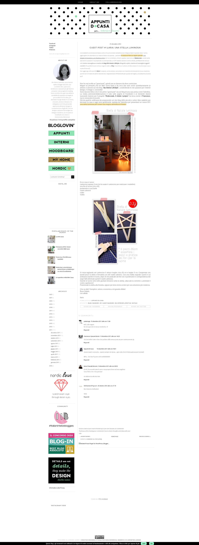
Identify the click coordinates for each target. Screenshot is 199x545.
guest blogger (108, 303)
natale (134, 303)
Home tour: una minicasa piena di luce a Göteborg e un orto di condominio (65, 269)
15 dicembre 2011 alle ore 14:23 (110, 336)
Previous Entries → (145, 436)
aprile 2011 (54, 354)
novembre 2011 (56, 335)
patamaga (87, 321)
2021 (50, 298)
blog (90, 303)
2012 (50, 327)
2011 (50, 330)
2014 (50, 320)
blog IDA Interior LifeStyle (111, 63)
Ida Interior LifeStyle (110, 88)
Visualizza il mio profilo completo (62, 120)
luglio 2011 (54, 346)
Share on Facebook (92, 306)
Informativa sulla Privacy (57, 488)
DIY (101, 303)
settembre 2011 (56, 341)
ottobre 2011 (55, 338)
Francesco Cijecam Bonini (92, 336)
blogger (96, 303)
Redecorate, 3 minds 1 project (117, 96)
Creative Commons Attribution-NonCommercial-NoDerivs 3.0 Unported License (111, 540)
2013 (50, 323)
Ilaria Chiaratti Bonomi (91, 366)
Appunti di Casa (89, 349)
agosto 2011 (54, 343)
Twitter (51, 48)
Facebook (52, 43)
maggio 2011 (55, 352)
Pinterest (52, 50)
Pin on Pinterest (115, 306)
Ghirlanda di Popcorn (90, 386)
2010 (50, 366)
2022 (50, 294)
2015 (50, 317)
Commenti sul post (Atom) (94, 439)
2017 (50, 311)
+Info (143, 543)
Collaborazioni (114, 2)
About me (94, 2)
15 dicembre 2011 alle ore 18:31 (106, 349)
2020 (50, 301)
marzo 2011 (54, 357)
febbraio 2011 (55, 360)
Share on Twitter (138, 306)
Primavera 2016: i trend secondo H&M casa (63, 248)
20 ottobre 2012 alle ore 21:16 (107, 386)
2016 (50, 314)
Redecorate (138, 58)
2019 (50, 304)
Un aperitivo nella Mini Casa (64, 277)
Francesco (146, 96)
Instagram (52, 46)
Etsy (112, 66)
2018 (50, 307)
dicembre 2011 (55, 333)
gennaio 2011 (55, 362)
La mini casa (60, 237)
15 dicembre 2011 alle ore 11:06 (100, 321)
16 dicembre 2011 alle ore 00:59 (108, 366)
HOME (80, 2)
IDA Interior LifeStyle (123, 303)
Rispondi (86, 330)
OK (151, 543)
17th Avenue (103, 499)
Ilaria (98, 71)
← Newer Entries (85, 436)
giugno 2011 (54, 349)
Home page (114, 436)
